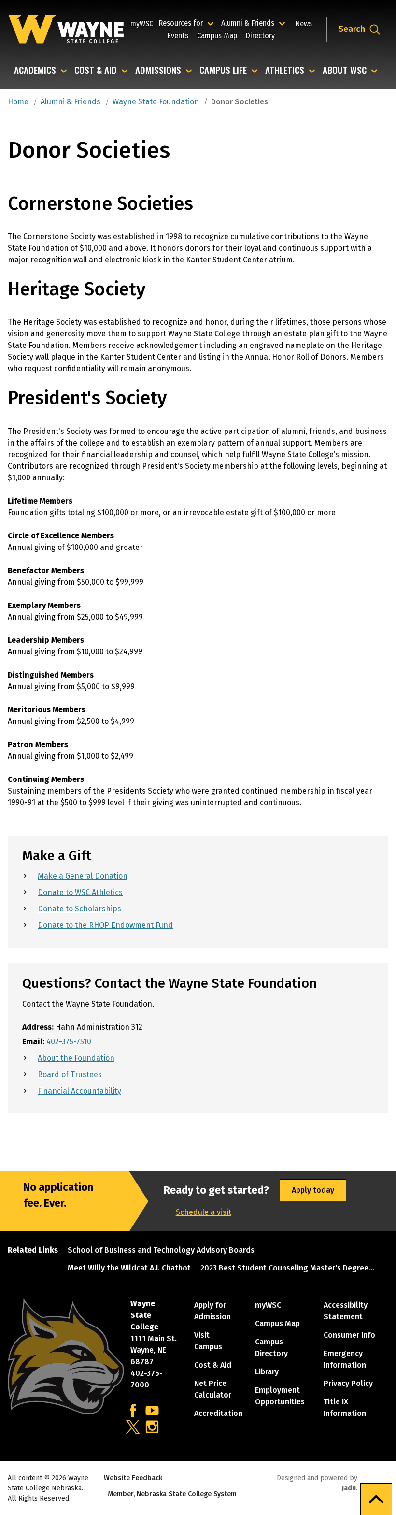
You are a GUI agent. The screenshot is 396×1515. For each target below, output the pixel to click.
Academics (35, 71)
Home (18, 101)
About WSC (345, 71)
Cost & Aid (95, 71)
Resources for (187, 23)
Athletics (284, 71)
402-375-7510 (68, 1041)
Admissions (158, 71)
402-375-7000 (146, 1379)
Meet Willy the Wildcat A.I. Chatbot (129, 1267)
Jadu (349, 1488)
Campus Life (223, 71)
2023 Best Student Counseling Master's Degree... (287, 1267)
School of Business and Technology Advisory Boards (161, 1250)
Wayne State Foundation (156, 101)
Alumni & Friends (250, 23)
